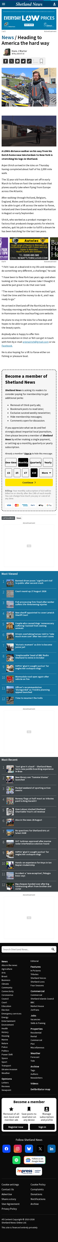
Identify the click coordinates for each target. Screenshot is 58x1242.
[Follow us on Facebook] (6, 1149)
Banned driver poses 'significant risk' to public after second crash (34, 581)
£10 (34, 472)
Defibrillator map (40, 1089)
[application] (29, 131)
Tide (33, 1060)
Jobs (33, 1015)
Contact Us (8, 1189)
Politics (5, 1050)
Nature (5, 1043)
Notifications (38, 1199)
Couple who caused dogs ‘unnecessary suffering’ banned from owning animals (34, 626)
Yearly (48, 462)
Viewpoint (6, 1090)
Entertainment (8, 1021)
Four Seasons (37, 985)
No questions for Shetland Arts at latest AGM (32, 831)
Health (5, 1028)
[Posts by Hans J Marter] (6, 52)
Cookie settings (10, 1184)
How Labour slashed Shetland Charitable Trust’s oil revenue (30, 810)
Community (7, 987)
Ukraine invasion (9, 1069)
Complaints (37, 1189)
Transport (6, 1065)
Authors (34, 1074)
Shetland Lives (38, 981)
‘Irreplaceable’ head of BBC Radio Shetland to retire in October (32, 656)
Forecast (35, 1057)
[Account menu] (54, 4)
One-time (10, 462)
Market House (37, 1006)
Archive (35, 1066)
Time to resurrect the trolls (29, 698)
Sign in (42, 1127)
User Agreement (11, 1203)
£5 (17, 472)
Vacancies (35, 1019)
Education (6, 1006)
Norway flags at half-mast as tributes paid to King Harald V (34, 799)
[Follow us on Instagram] (18, 1149)
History (5, 1032)
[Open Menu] (3, 4)
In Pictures (36, 970)
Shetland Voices (38, 978)
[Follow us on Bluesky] (29, 1149)
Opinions (7, 1078)
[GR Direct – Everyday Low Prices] (29, 19)
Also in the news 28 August (28, 819)
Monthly (23, 462)
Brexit (4, 976)
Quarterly (35, 462)
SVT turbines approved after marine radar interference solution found (33, 842)
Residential (36, 1032)
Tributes (35, 974)
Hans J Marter (19, 51)
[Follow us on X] (40, 1149)
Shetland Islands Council (42, 998)
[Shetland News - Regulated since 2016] (29, 1171)
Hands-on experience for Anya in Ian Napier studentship (33, 863)
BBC (32, 1002)
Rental (34, 1036)
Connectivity (8, 991)
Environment (8, 1024)
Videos (34, 1083)
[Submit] (52, 949)
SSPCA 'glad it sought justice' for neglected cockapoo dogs (32, 667)
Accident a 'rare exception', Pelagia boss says (33, 874)
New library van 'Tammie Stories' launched (31, 778)
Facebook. (7, 345)
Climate (5, 983)
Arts (4, 972)
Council (5, 998)
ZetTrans (35, 1009)
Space (5, 1058)
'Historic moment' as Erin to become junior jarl (33, 645)
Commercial (37, 991)
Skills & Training (38, 1023)
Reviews (6, 1086)
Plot (32, 1043)
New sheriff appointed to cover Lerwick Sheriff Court (34, 613)
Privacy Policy (9, 1208)
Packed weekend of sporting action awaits (33, 789)
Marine (5, 1039)
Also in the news (9, 965)
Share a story (9, 1199)
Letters (5, 1082)
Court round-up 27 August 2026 (30, 591)
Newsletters (37, 1077)
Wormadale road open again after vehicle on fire (32, 677)
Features (36, 966)
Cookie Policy (38, 1184)
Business (6, 980)
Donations (36, 1194)
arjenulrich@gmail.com (36, 341)
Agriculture (7, 968)
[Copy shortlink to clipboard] (29, 61)
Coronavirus (7, 995)
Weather (6, 1073)
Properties (37, 1028)
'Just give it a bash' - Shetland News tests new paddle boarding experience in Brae (34, 769)
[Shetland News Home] (29, 6)
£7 (25, 472)
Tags (33, 1070)
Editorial (35, 961)
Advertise (7, 1194)
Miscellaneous (37, 1047)
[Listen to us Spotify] (16, 1160)
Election (5, 1009)
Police (5, 1047)
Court (4, 1002)
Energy (5, 1017)
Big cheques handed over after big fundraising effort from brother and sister (33, 886)
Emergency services (11, 1013)
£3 (8, 472)
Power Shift (7, 1054)
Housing (5, 1035)
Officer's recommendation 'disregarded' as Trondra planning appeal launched (32, 690)
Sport (4, 1061)
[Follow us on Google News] (35, 1160)
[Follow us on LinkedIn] (52, 1149)
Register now (15, 1127)
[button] (29, 130)
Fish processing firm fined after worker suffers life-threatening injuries (34, 603)
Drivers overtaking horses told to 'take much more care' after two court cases (34, 635)
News (8, 37)
